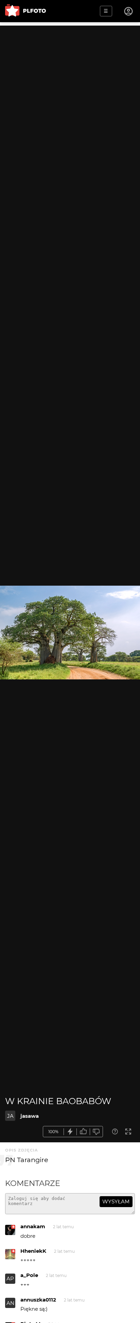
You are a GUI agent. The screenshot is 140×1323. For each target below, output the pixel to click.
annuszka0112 (38, 1299)
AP (10, 1278)
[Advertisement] (70, 96)
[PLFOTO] (25, 11)
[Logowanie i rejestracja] (128, 11)
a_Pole (29, 1275)
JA (10, 1116)
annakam (32, 1226)
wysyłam (115, 1201)
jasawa (29, 1116)
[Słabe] (96, 1131)
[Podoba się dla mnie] (83, 1131)
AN (10, 1303)
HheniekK (33, 1251)
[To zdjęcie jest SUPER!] (70, 1131)
